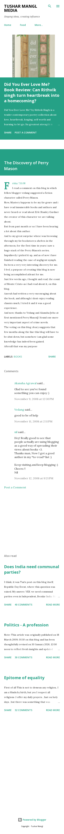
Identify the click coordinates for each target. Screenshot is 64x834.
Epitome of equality (24, 677)
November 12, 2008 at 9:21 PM (33, 478)
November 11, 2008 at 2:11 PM (33, 421)
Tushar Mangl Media (20, 8)
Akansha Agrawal (25, 383)
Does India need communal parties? (31, 569)
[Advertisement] (32, 521)
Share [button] (8, 132)
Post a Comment (26, 132)
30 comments (23, 657)
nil (15, 432)
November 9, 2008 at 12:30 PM (34, 399)
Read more (53, 604)
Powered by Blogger (34, 819)
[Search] (50, 6)
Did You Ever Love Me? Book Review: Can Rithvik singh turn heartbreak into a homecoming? (31, 92)
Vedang (19, 409)
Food (23, 25)
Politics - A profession (26, 625)
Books (18, 356)
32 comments (23, 710)
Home (7, 25)
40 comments (23, 604)
